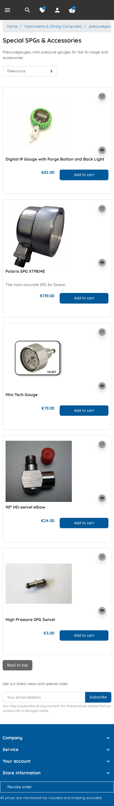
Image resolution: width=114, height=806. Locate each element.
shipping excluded (86, 797)
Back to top (17, 665)
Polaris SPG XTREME (25, 271)
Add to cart (84, 174)
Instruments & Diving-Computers (53, 26)
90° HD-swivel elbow (25, 507)
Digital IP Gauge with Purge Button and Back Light (55, 159)
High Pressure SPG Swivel (30, 619)
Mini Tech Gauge (22, 394)
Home (12, 26)
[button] (27, 10)
